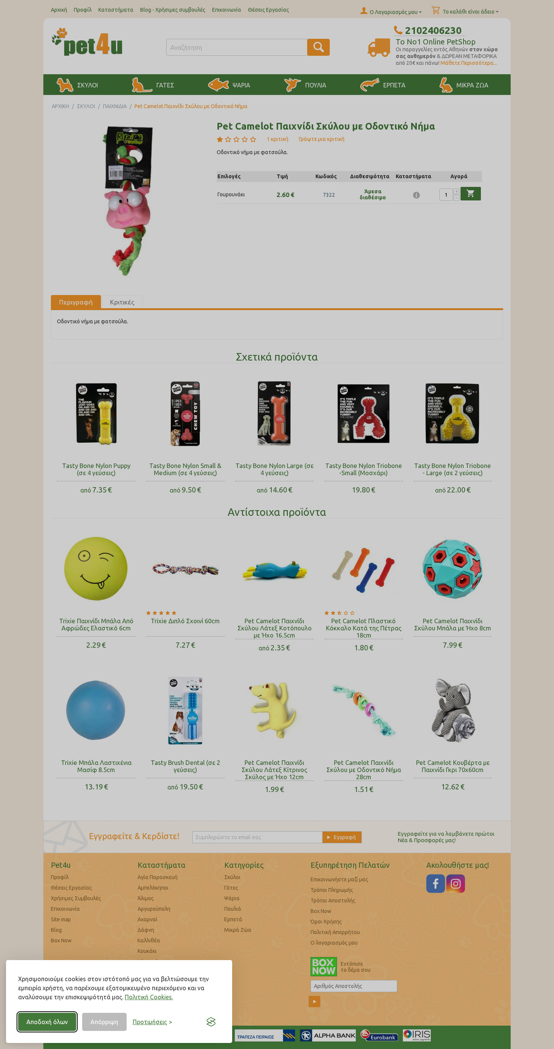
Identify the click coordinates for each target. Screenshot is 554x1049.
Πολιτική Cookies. (149, 997)
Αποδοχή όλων (47, 1021)
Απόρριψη (104, 1021)
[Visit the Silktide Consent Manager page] (211, 1022)
